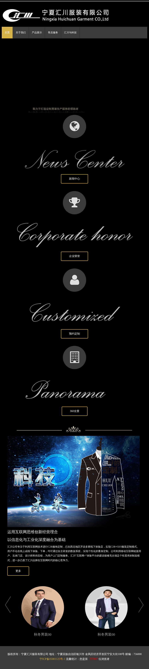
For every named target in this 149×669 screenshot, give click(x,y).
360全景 (74, 411)
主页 (7, 32)
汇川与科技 (70, 32)
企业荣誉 (74, 256)
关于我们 (21, 32)
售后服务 (53, 32)
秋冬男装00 (42, 634)
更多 (18, 570)
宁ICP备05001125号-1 (52, 659)
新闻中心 (74, 178)
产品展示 (37, 32)
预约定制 (74, 333)
